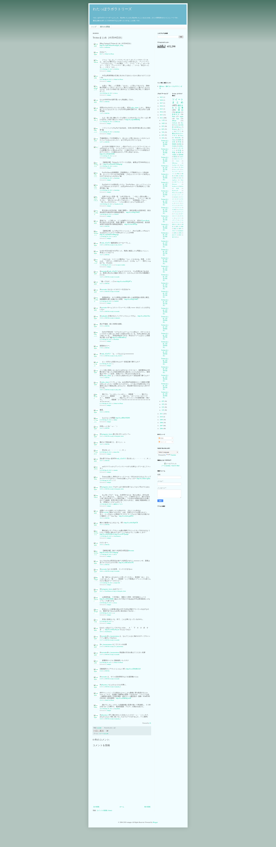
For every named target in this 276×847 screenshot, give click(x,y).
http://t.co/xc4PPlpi (130, 224)
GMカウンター (178, 159)
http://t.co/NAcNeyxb (112, 629)
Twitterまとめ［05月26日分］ (165, 177)
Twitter (176, 125)
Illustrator (174, 184)
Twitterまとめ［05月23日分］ (165, 202)
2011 (161, 414)
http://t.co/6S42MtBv (107, 599)
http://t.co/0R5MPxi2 (119, 337)
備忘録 (178, 112)
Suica (181, 135)
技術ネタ (176, 114)
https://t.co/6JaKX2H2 (107, 154)
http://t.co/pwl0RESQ (133, 119)
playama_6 (105, 685)
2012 (161, 118)
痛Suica (178, 127)
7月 (163, 132)
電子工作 (174, 237)
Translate (173, 455)
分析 (173, 142)
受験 (173, 152)
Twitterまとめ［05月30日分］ (165, 143)
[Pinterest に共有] (103, 731)
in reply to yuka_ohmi (115, 389)
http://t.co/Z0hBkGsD (133, 669)
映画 (175, 178)
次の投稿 (96, 807)
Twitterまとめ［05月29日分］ (165, 151)
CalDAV (181, 156)
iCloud (181, 165)
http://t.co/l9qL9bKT (133, 212)
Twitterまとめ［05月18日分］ (165, 244)
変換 (177, 176)
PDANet (181, 186)
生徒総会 (180, 230)
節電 (180, 233)
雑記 (180, 110)
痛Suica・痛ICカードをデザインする (170, 87)
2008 (161, 423)
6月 (163, 135)
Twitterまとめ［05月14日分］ (165, 277)
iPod (182, 167)
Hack (173, 116)
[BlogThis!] (97, 731)
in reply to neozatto (114, 277)
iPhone (174, 121)
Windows (174, 129)
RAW (177, 188)
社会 (180, 178)
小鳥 (178, 224)
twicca (116, 93)
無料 (180, 228)
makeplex (104, 316)
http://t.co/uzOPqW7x (124, 281)
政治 (182, 176)
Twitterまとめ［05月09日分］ (165, 319)
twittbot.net (117, 121)
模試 (175, 228)
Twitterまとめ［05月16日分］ (165, 260)
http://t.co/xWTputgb (121, 534)
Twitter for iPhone (109, 54)
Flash (182, 180)
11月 (163, 120)
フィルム (176, 214)
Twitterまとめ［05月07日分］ (165, 336)
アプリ (178, 131)
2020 (161, 100)
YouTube (174, 165)
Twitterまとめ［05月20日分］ (165, 227)
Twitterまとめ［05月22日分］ (165, 210)
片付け (174, 230)
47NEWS (116, 214)
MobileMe (178, 138)
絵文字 (174, 235)
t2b (150, 723)
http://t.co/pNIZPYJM (107, 234)
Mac (182, 123)
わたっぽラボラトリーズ (112, 9)
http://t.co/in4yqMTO (126, 516)
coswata (106, 512)
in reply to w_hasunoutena (116, 646)
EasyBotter (117, 708)
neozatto (104, 271)
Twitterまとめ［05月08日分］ (165, 327)
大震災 (174, 155)
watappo (109, 71)
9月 (163, 126)
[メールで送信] (94, 731)
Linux (177, 161)
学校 (179, 142)
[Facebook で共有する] (101, 731)
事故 (178, 173)
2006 (161, 428)
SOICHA (116, 69)
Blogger (155, 822)
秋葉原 (174, 144)
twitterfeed (107, 47)
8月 (163, 129)
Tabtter (115, 420)
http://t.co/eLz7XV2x (107, 552)
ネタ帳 (174, 209)
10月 (163, 123)
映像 (182, 226)
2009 (161, 420)
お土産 (179, 192)
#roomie (131, 550)
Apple (181, 116)
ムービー (178, 218)
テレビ (179, 207)
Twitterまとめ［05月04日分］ (165, 361)
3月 (163, 404)
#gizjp (120, 164)
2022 (161, 97)
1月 (163, 410)
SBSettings (174, 163)
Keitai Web (116, 452)
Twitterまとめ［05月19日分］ (165, 235)
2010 (161, 417)
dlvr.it (115, 166)
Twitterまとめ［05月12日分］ (165, 294)
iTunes (174, 140)
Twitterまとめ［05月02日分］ (165, 378)
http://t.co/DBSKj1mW (123, 698)
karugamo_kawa (106, 434)
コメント (163, 442)
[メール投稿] (107, 730)
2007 (161, 426)
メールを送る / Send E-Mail (170, 466)
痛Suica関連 (105, 27)
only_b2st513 (106, 243)
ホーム (122, 807)
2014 (161, 112)
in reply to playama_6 (115, 687)
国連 (173, 224)
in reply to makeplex (115, 318)
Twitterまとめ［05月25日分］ (165, 185)
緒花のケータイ (118, 504)
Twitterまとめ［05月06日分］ (165, 344)
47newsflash (145, 220)
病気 (175, 233)
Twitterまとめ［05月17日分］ (165, 252)
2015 (161, 109)
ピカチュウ (180, 211)
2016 (161, 106)
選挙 (180, 235)
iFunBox (174, 146)
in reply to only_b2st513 (116, 245)
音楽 (175, 157)
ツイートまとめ (103, 733)
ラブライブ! (177, 222)
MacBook (174, 186)
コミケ (178, 203)
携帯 (177, 226)
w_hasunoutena (113, 636)
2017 (161, 103)
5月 (163, 138)
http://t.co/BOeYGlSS (122, 418)
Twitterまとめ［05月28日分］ (165, 160)
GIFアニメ (177, 182)
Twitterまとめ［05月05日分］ (165, 353)
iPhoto (173, 192)
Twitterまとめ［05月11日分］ (165, 302)
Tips (177, 119)
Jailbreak (174, 123)
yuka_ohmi (134, 107)
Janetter (116, 470)
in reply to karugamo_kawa (117, 436)
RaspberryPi (175, 190)
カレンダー (177, 169)
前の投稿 (147, 807)
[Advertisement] (122, 799)
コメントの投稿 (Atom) (104, 810)
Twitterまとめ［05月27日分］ (165, 168)
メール (181, 220)
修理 (179, 140)
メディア (174, 220)
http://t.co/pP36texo (106, 45)
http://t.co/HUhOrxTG (126, 562)
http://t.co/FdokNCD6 (110, 164)
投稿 (161, 438)
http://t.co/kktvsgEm (143, 478)
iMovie (176, 167)
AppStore (174, 180)
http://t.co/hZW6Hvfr (107, 534)
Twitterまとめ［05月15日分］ (165, 269)
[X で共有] (99, 731)
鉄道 (180, 144)
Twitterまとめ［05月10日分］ (165, 311)
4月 (163, 401)
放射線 (181, 155)
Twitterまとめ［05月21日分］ (165, 218)
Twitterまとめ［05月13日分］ (165, 286)
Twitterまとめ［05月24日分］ (165, 193)
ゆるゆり (176, 197)
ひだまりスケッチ (177, 195)
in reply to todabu (120, 265)
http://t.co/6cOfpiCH (131, 522)
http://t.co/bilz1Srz (144, 316)
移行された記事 (177, 106)
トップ (93, 27)
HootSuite (117, 132)
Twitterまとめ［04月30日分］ (165, 395)
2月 (163, 407)
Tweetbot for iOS (118, 204)
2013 (161, 115)
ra (114, 613)
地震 (179, 152)
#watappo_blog (118, 45)
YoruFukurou (117, 536)
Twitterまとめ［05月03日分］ (165, 369)
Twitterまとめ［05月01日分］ (165, 386)
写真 (179, 150)
